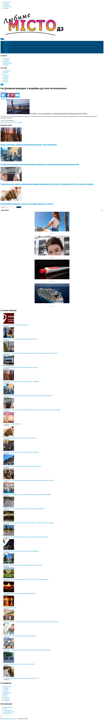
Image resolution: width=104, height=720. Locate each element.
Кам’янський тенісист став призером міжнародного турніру (20, 339)
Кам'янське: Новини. (10, 718)
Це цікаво (6, 46)
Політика (5, 48)
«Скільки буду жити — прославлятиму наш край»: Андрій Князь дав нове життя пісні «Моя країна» (30, 621)
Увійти (5, 708)
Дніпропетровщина (6, 122)
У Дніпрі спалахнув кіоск (10, 607)
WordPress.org (7, 713)
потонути (14, 122)
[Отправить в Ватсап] (2, 99)
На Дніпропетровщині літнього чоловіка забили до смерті (27, 204)
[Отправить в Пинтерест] (12, 97)
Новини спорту (7, 6)
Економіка (6, 5)
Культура (6, 3)
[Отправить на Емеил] (17, 97)
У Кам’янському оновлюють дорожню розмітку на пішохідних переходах (23, 508)
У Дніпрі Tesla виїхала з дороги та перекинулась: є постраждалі (21, 551)
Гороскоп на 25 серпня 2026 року (12, 424)
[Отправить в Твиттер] (3, 97)
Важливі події (7, 41)
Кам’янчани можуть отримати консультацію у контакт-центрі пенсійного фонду (25, 579)
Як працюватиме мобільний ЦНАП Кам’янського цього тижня (20, 367)
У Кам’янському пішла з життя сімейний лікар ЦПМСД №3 (19, 593)
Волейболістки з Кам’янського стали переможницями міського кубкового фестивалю (27, 494)
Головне (5, 43)
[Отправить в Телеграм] (6, 99)
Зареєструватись (8, 707)
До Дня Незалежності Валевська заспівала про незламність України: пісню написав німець (28, 522)
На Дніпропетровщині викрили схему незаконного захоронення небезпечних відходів (40, 164)
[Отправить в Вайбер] (4, 99)
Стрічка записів (7, 710)
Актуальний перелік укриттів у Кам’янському (16, 325)
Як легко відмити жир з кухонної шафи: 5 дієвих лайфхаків (19, 635)
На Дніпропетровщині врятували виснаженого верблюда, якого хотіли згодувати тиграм (28, 480)
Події (4, 45)
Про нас (5, 51)
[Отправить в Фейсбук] (7, 97)
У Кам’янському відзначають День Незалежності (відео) (19, 664)
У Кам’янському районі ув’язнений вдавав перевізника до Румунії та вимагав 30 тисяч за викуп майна (47, 184)
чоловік (20, 122)
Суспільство (6, 2)
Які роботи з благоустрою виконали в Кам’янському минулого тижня (22, 565)
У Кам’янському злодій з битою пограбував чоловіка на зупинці (21, 452)
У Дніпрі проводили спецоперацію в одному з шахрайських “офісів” (22, 466)
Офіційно (5, 8)
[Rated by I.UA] (4, 717)
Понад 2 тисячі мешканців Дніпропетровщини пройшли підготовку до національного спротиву (30, 353)
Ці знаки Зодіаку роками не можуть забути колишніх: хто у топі (21, 678)
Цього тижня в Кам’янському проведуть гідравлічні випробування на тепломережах (27, 650)
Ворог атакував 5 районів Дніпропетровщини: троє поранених (29, 144)
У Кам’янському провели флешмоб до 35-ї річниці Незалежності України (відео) (25, 537)
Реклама (5, 49)
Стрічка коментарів (8, 712)
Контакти (6, 52)
